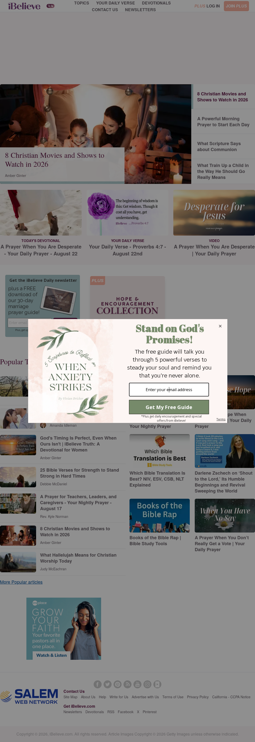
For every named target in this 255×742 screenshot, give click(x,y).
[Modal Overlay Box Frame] (127, 371)
